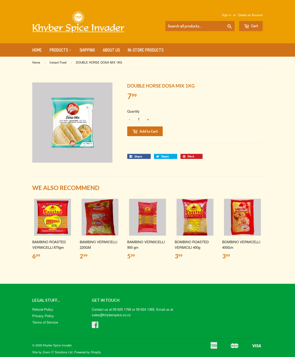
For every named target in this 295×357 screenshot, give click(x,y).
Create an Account (250, 15)
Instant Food (58, 62)
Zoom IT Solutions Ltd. (58, 352)
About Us (111, 50)
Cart (254, 25)
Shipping (87, 50)
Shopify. (96, 352)
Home (37, 50)
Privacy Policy (43, 315)
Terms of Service (45, 322)
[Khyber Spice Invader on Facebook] (95, 326)
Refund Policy (42, 309)
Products (59, 50)
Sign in (226, 15)
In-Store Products (145, 50)
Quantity (133, 111)
